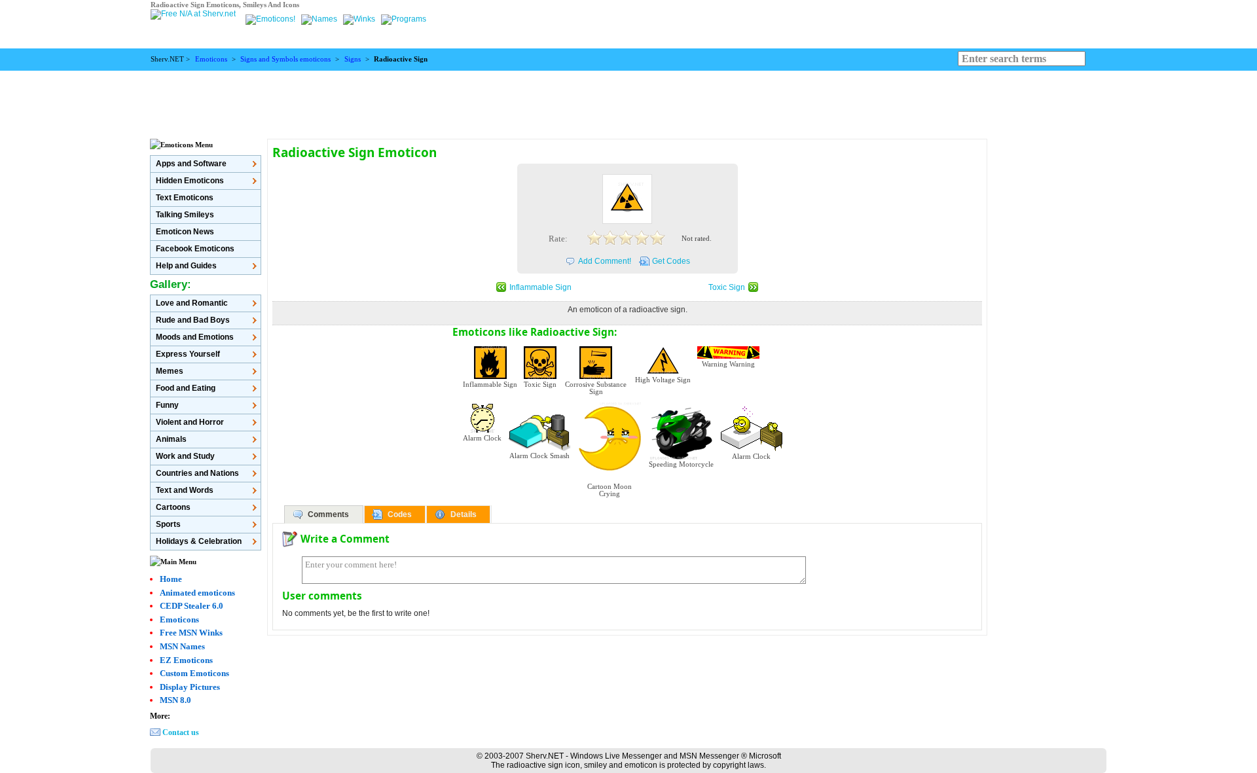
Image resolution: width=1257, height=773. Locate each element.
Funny (167, 405)
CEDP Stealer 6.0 (191, 606)
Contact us (180, 732)
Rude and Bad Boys (193, 320)
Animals (171, 439)
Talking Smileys (185, 214)
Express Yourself (188, 354)
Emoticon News (185, 231)
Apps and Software (191, 163)
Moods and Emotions (195, 337)
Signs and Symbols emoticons (285, 59)
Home (171, 579)
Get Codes (671, 261)
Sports (168, 524)
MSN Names (182, 646)
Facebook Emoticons (195, 248)
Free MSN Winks (191, 633)
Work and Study (185, 456)
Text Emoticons (184, 197)
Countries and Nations (197, 473)
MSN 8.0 (175, 700)
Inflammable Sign (540, 287)
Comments (328, 514)
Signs (352, 59)
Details (463, 514)
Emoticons (211, 59)
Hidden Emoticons (190, 180)
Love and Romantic (192, 303)
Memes (169, 371)
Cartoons (173, 507)
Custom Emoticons (194, 673)
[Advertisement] (628, 100)
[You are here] (271, 19)
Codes (400, 514)
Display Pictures (190, 687)
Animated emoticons (197, 593)
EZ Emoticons (186, 660)
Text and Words (184, 490)
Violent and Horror (190, 422)
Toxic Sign (726, 287)
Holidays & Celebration (199, 541)
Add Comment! (604, 261)
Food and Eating (185, 388)
